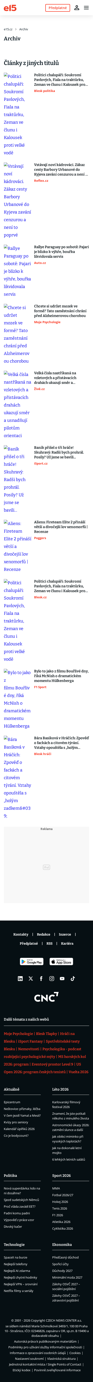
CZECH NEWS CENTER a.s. (64, 1320)
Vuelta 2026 (78, 1072)
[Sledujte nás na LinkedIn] (20, 978)
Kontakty (20, 934)
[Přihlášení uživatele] (77, 7)
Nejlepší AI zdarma (17, 1271)
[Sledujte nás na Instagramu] (52, 978)
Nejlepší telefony (15, 1264)
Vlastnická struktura (61, 1358)
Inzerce (65, 934)
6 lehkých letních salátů (68, 1159)
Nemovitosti (28, 1049)
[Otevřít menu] (86, 7)
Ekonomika (62, 1245)
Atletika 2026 (61, 1222)
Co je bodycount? (16, 1135)
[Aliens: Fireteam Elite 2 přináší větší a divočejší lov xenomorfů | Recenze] (17, 546)
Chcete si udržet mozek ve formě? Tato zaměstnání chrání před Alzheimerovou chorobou (60, 311)
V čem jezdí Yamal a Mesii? (22, 1115)
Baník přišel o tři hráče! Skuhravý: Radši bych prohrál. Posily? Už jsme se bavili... (59, 452)
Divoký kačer (13, 1226)
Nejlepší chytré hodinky (20, 1277)
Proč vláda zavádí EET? (20, 1206)
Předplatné (29, 944)
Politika (10, 1175)
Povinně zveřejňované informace (57, 1370)
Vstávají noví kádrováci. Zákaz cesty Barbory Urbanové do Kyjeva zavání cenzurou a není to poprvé (61, 170)
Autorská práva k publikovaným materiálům (45, 1341)
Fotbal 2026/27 (62, 1195)
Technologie (14, 1245)
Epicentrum (12, 1102)
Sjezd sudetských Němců (21, 1200)
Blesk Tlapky (46, 1034)
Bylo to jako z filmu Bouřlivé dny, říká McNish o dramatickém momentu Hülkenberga (61, 676)
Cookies (75, 1353)
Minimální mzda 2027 (67, 1277)
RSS (49, 944)
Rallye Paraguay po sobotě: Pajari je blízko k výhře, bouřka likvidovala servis (61, 252)
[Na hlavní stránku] (10, 7)
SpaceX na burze (15, 1257)
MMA (56, 1188)
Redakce (43, 934)
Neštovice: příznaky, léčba (22, 1109)
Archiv (23, 29)
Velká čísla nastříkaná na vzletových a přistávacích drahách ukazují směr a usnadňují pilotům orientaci (58, 378)
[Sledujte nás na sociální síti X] (31, 978)
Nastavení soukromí (29, 1358)
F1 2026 (57, 1215)
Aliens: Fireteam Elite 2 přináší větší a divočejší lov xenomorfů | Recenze (61, 527)
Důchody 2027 (62, 1271)
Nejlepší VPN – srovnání (20, 1284)
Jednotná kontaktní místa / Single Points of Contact (45, 1364)
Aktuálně (11, 1089)
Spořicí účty (60, 1264)
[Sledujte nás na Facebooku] (41, 978)
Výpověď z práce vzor (19, 1220)
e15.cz (8, 29)
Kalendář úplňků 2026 (19, 1129)
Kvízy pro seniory (16, 1122)
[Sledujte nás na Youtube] (62, 978)
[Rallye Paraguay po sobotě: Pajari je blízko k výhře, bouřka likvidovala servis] (17, 271)
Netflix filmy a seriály (18, 1291)
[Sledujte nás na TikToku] (73, 978)
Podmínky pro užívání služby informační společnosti (45, 1347)
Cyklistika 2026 (62, 1228)
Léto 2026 (60, 1089)
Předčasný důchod (65, 1257)
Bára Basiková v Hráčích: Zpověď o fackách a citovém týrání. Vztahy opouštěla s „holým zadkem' (61, 743)
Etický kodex (22, 1370)
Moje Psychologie (18, 1034)
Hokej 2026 (60, 1202)
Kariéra (67, 944)
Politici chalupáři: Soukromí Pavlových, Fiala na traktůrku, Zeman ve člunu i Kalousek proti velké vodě (61, 80)
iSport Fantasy (30, 1041)
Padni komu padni (17, 1213)
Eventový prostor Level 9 (52, 1064)
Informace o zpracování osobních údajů (38, 1353)
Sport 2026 (61, 1175)
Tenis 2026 (59, 1208)
